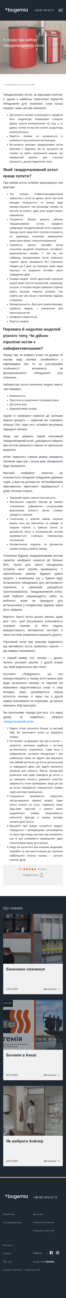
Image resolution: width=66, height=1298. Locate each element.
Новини (7, 1253)
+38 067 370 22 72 (44, 10)
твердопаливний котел (18, 721)
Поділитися (30, 875)
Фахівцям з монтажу (43, 1230)
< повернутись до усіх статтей (18, 84)
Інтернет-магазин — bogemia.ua (20, 1269)
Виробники (9, 1214)
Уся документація (12, 1222)
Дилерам (37, 1214)
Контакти (7, 1245)
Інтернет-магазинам (43, 1222)
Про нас (7, 1261)
